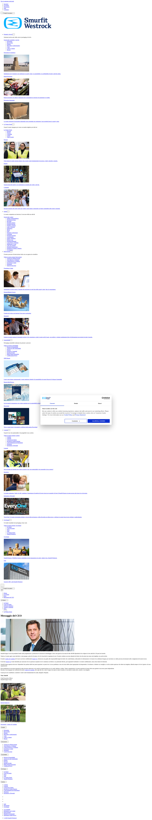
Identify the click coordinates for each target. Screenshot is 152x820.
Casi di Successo (8, 751)
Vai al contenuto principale (7, 1)
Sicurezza (9, 444)
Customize (75, 421)
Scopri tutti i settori (8, 217)
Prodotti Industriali (11, 241)
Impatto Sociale (11, 352)
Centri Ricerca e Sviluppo (13, 261)
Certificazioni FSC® (12, 355)
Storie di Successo (11, 265)
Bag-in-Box (10, 42)
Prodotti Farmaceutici (12, 247)
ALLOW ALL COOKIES (98, 421)
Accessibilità (7, 809)
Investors (6, 4)
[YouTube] (5, 801)
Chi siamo (6, 5)
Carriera (6, 430)
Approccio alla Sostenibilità (14, 348)
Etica (8, 530)
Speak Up (34, 659)
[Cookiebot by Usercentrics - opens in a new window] (103, 398)
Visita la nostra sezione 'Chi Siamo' (12, 525)
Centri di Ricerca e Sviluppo (11, 747)
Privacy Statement (80, 415)
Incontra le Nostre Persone (13, 441)
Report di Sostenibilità (12, 347)
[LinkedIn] (5, 796)
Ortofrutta (9, 234)
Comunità (9, 134)
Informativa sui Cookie (9, 811)
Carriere (9, 437)
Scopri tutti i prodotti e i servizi (11, 40)
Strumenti (9, 264)
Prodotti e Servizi (8, 34)
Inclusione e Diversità (12, 445)
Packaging (9, 41)
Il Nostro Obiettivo (8, 606)
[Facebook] (5, 799)
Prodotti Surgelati (11, 235)
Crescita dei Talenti (12, 440)
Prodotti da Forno (11, 220)
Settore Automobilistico (13, 218)
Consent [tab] (52, 403)
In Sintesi (9, 527)
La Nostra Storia (11, 532)
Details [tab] (76, 403)
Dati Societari (7, 812)
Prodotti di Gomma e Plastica (14, 248)
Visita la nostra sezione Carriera (12, 435)
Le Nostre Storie (8, 124)
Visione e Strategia (8, 607)
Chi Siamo (6, 520)
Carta (8, 47)
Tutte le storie (10, 137)
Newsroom (6, 7)
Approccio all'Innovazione (13, 258)
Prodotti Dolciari (11, 224)
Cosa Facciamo (11, 528)
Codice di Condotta (10, 659)
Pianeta (9, 132)
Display (9, 44)
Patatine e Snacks (11, 225)
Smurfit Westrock (11, 534)
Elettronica (9, 228)
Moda (8, 230)
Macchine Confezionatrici (13, 45)
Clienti (8, 135)
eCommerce (10, 250)
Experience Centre (11, 262)
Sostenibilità (7, 340)
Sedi (5, 8)
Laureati (9, 438)
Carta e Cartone (11, 48)
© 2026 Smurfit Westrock (10, 818)
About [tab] (99, 403)
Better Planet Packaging (13, 354)
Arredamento (10, 237)
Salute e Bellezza (11, 238)
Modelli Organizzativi (9, 814)
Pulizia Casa (10, 240)
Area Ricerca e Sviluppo (13, 260)
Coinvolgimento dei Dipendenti (15, 442)
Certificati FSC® (8, 766)
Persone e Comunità (12, 351)
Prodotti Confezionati (12, 232)
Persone (9, 131)
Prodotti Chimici (11, 222)
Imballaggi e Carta (11, 244)
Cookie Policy (68, 415)
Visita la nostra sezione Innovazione (13, 257)
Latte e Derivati (11, 227)
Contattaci (6, 9)
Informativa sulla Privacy (10, 815)
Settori (5, 211)
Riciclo (9, 50)
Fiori (8, 231)
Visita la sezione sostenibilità (11, 345)
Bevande (9, 221)
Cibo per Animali (11, 245)
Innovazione (7, 251)
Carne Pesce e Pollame (12, 242)
